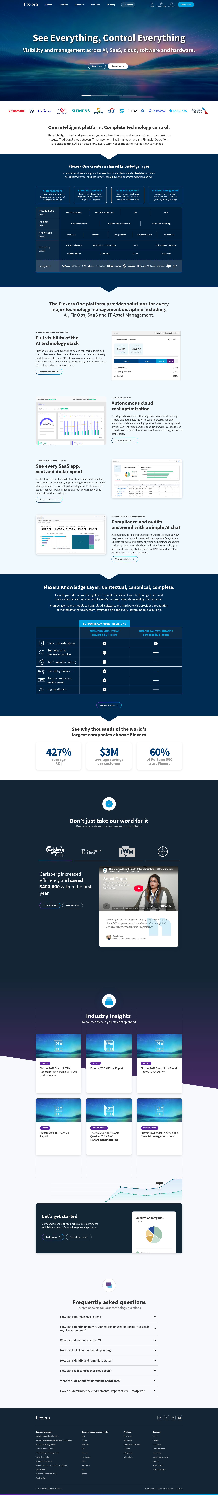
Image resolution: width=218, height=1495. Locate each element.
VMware (85, 1453)
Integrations (128, 1453)
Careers (156, 1440)
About (155, 1436)
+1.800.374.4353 (159, 1469)
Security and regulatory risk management (51, 1465)
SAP (83, 1449)
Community (161, 6)
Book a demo (186, 4)
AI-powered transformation (46, 1474)
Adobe (84, 1474)
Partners (156, 1461)
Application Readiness (132, 1444)
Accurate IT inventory (44, 1461)
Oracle (84, 1440)
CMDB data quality (43, 1457)
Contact (171, 6)
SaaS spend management (45, 1444)
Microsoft (85, 1444)
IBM (83, 1436)
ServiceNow (86, 1457)
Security (127, 1449)
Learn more (97, 69)
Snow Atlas (128, 1440)
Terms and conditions (165, 1488)
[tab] (88, 95)
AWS (83, 1461)
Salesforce (86, 1465)
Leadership (157, 1453)
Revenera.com (158, 1465)
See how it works (107, 705)
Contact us (116, 69)
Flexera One (128, 1436)
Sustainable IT (41, 1469)
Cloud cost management (45, 1449)
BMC (83, 1469)
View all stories (72, 905)
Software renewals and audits (47, 1436)
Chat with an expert (79, 1237)
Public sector (41, 1478)
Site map (179, 1488)
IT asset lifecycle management (47, 1453)
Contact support (159, 1449)
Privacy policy (150, 1488)
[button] (109, 1317)
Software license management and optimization (54, 1440)
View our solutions (47, 371)
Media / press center (160, 1457)
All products (128, 1457)
